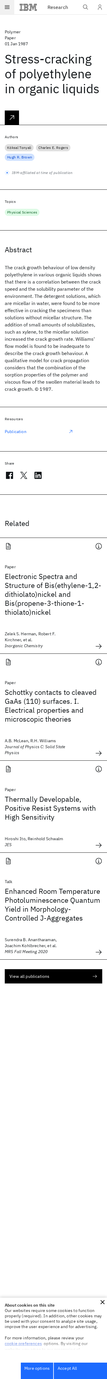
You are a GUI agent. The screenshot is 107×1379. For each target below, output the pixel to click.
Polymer (13, 32)
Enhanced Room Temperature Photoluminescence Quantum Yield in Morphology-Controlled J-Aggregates (52, 904)
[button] (102, 1302)
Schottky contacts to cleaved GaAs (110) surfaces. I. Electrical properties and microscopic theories (51, 705)
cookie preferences (23, 1343)
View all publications (29, 976)
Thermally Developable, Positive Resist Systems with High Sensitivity (50, 808)
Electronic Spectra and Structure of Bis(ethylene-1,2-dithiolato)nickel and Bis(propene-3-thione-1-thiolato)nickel (53, 594)
